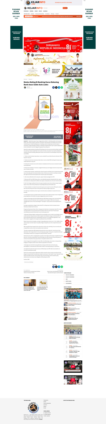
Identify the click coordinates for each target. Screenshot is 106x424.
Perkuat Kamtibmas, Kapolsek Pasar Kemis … (74, 342)
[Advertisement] (53, 28)
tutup (21, 0)
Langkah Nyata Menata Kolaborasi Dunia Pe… (73, 319)
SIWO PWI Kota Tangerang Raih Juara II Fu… (73, 300)
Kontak (45, 407)
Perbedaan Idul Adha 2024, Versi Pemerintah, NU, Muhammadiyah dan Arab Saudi (42, 288)
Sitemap (45, 406)
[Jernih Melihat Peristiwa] (33, 7)
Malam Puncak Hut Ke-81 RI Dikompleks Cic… (73, 309)
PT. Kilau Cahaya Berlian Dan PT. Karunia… (75, 347)
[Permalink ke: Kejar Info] (25, 87)
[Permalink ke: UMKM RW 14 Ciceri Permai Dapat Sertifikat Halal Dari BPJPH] (73, 329)
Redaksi (40, 419)
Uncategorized (66, 299)
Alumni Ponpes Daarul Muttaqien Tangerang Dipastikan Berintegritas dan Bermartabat (55, 271)
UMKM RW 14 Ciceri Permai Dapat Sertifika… (74, 338)
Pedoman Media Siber (47, 403)
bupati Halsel (68, 281)
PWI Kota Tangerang (70, 274)
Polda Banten (68, 283)
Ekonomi (70, 336)
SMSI (67, 279)
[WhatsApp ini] (62, 87)
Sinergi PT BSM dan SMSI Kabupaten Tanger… (74, 352)
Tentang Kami (46, 400)
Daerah (69, 317)
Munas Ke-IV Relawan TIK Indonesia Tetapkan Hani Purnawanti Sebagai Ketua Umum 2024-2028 (29, 288)
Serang (69, 307)
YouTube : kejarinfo (47, 415)
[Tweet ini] (56, 87)
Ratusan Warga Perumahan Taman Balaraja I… (74, 314)
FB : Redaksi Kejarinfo (47, 414)
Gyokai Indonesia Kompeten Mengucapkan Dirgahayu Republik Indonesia (35, 16)
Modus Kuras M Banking (28, 262)
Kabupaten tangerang (72, 303)
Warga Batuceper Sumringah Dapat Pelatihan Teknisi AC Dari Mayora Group (32, 271)
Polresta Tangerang (70, 277)
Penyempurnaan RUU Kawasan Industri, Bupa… (74, 305)
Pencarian (65, 8)
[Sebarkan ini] (53, 87)
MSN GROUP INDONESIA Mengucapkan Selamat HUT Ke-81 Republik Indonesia (70, 16)
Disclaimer (45, 404)
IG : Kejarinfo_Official (47, 412)
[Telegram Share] (59, 87)
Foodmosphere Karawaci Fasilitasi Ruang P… (74, 356)
